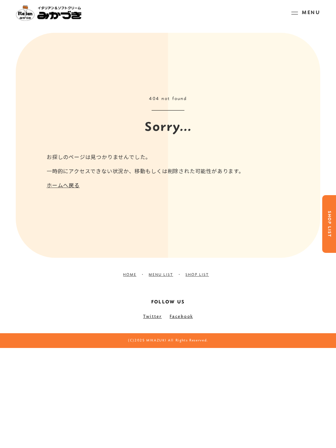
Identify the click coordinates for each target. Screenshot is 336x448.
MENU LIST (161, 275)
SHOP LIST (329, 224)
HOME (129, 275)
